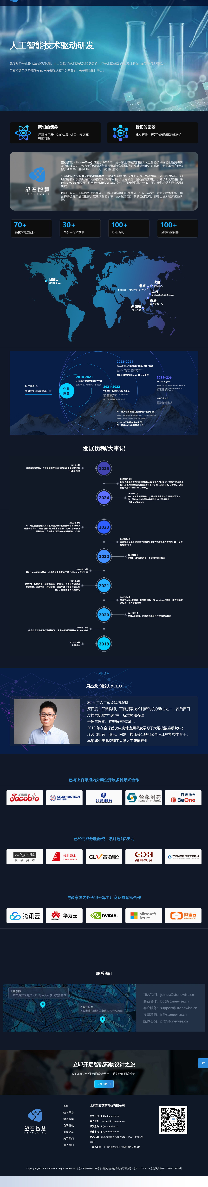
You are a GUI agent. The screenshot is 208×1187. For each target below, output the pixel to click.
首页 (52, 8)
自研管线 (106, 8)
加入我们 (162, 8)
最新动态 (125, 8)
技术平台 (68, 8)
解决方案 (87, 8)
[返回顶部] (203, 1063)
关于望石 (144, 8)
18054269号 (93, 1108)
